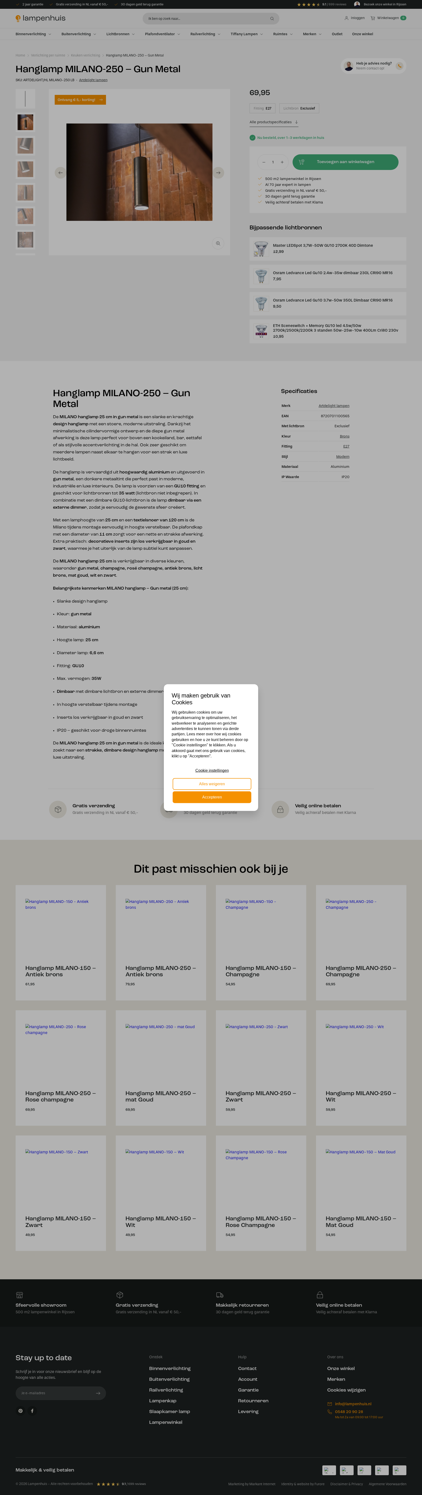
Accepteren (212, 797)
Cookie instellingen (212, 770)
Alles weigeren (212, 784)
